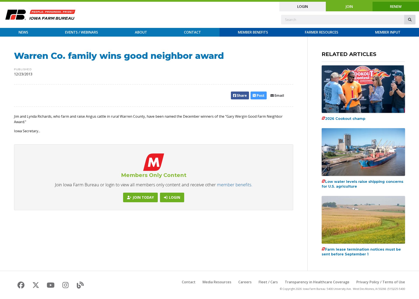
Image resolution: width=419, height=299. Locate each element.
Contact (192, 32)
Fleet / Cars (268, 282)
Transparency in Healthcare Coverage (317, 282)
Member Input (387, 32)
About (141, 32)
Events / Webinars (81, 32)
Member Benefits (253, 32)
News (23, 32)
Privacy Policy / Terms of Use (380, 282)
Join (349, 6)
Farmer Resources (321, 32)
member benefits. (234, 185)
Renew (396, 6)
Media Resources (217, 282)
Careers (245, 282)
